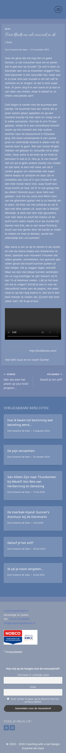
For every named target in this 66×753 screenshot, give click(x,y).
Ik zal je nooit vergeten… (25, 569)
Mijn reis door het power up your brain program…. (16, 381)
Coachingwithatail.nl (16, 610)
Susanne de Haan (19, 49)
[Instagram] (12, 727)
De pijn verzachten (21, 451)
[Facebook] (6, 727)
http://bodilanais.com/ (42, 350)
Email (33, 686)
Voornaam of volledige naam (33, 674)
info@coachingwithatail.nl (19, 623)
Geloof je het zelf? (51, 377)
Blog (7, 29)
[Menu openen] (58, 9)
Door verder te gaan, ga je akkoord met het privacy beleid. (34, 700)
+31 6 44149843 (19, 619)
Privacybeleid (14, 651)
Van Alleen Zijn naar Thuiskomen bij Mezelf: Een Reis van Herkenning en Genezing (31, 481)
